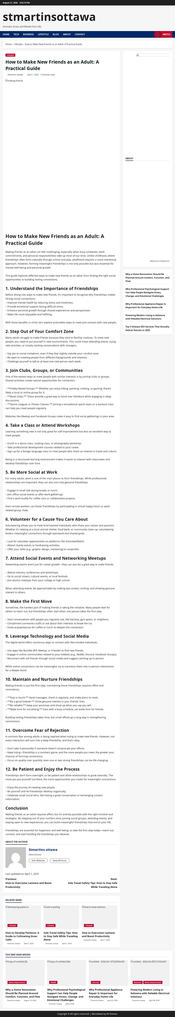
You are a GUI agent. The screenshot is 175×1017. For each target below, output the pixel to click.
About (67, 34)
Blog (56, 34)
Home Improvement (17, 982)
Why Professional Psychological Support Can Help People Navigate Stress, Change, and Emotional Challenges (147, 293)
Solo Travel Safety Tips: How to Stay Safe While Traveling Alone (61, 936)
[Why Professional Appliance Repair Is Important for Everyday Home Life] (108, 973)
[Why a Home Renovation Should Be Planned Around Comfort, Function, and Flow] (24, 973)
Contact (80, 34)
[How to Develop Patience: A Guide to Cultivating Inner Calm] (23, 917)
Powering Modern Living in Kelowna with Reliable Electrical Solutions (150, 993)
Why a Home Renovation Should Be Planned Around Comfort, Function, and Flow (147, 278)
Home (6, 34)
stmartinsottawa (49, 16)
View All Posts (60, 860)
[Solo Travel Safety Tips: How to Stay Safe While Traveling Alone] (61, 917)
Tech (16, 34)
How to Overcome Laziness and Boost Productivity (98, 934)
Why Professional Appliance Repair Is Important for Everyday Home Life (105, 993)
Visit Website (38, 860)
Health (53, 982)
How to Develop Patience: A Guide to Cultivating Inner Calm (22, 936)
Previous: (28, 883)
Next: (92, 883)
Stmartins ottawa (15, 74)
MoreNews (97, 1013)
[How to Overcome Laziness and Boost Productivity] (99, 917)
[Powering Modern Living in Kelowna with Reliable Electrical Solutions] (150, 973)
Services (95, 982)
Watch (166, 34)
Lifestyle (43, 34)
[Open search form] (151, 34)
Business (28, 34)
